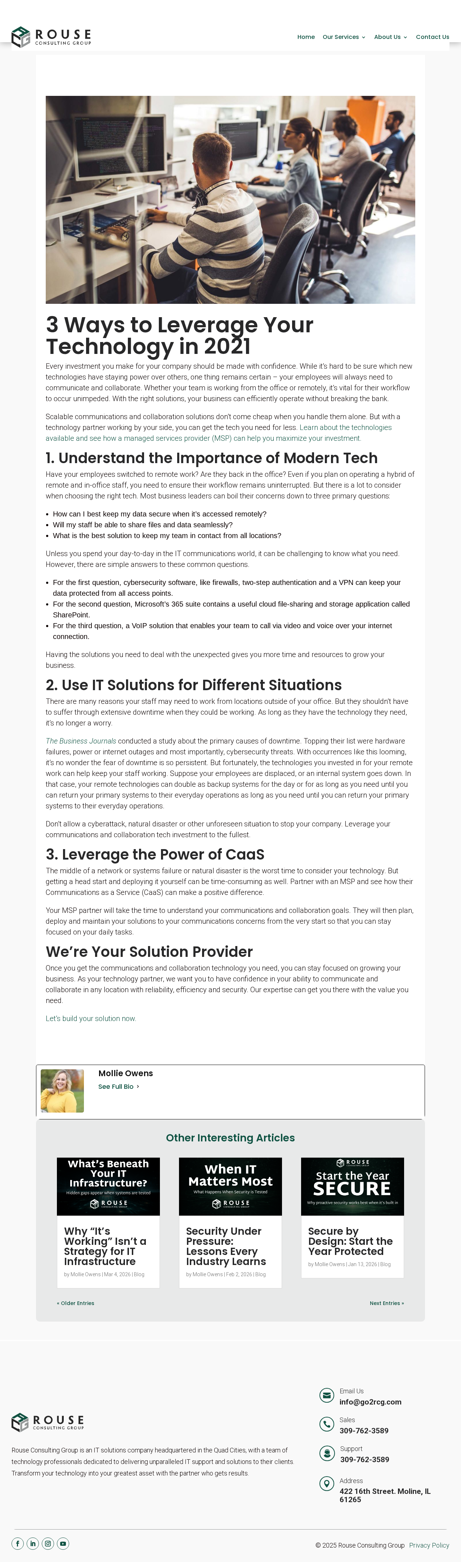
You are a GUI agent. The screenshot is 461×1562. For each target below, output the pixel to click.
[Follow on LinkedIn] (33, 1543)
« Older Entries (75, 1303)
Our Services (341, 37)
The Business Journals (81, 741)
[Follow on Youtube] (63, 1543)
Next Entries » (387, 1303)
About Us (387, 37)
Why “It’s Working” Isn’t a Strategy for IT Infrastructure (105, 1246)
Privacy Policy (429, 1545)
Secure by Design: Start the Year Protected (350, 1241)
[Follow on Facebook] (18, 1543)
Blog (139, 1274)
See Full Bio (116, 1086)
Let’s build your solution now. (91, 1018)
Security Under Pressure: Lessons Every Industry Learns (226, 1246)
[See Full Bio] (138, 1086)
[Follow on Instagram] (48, 1543)
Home (306, 37)
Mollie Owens (86, 1274)
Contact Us (432, 37)
